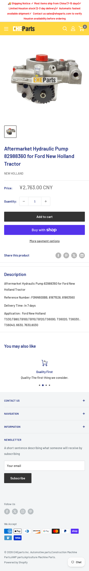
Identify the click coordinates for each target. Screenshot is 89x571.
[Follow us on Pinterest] (31, 511)
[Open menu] (6, 28)
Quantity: (10, 201)
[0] (81, 28)
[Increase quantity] (45, 201)
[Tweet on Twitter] (74, 255)
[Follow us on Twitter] (15, 511)
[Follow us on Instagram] (23, 511)
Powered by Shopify (16, 562)
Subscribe (17, 478)
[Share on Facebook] (58, 255)
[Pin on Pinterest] (66, 255)
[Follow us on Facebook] (7, 511)
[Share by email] (82, 255)
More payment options (45, 241)
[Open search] (65, 28)
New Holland (13, 173)
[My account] (73, 28)
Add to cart (44, 217)
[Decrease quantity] (23, 201)
